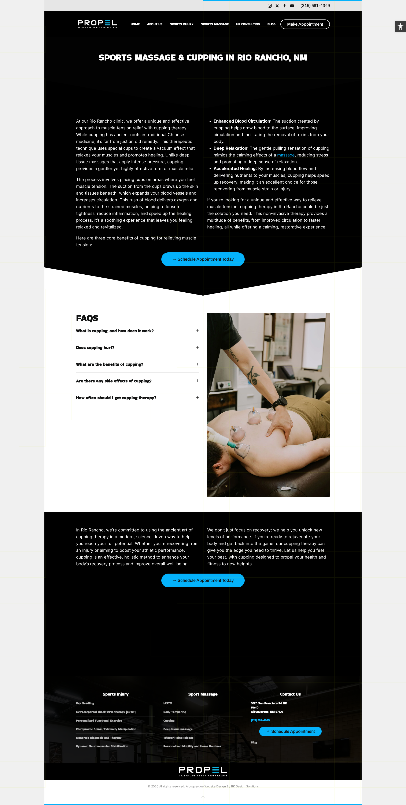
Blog (271, 24)
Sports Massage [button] (215, 24)
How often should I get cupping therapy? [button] (116, 398)
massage (286, 155)
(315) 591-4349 (315, 5)
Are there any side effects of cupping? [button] (114, 381)
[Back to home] (98, 24)
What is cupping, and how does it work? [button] (115, 331)
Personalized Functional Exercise (99, 720)
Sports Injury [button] (181, 24)
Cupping (168, 720)
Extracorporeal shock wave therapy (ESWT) (106, 712)
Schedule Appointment (293, 731)
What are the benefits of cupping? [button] (109, 364)
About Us (154, 24)
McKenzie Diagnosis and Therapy (99, 738)
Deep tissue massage (178, 729)
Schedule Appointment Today (206, 259)
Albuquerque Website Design (206, 786)
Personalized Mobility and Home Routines (192, 746)
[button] (400, 26)
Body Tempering (174, 712)
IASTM (167, 703)
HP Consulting (248, 24)
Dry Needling (85, 703)
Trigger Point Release (178, 738)
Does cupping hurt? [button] (95, 347)
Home (135, 24)
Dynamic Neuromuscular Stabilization (102, 746)
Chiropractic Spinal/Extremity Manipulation (106, 729)
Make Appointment (305, 24)
